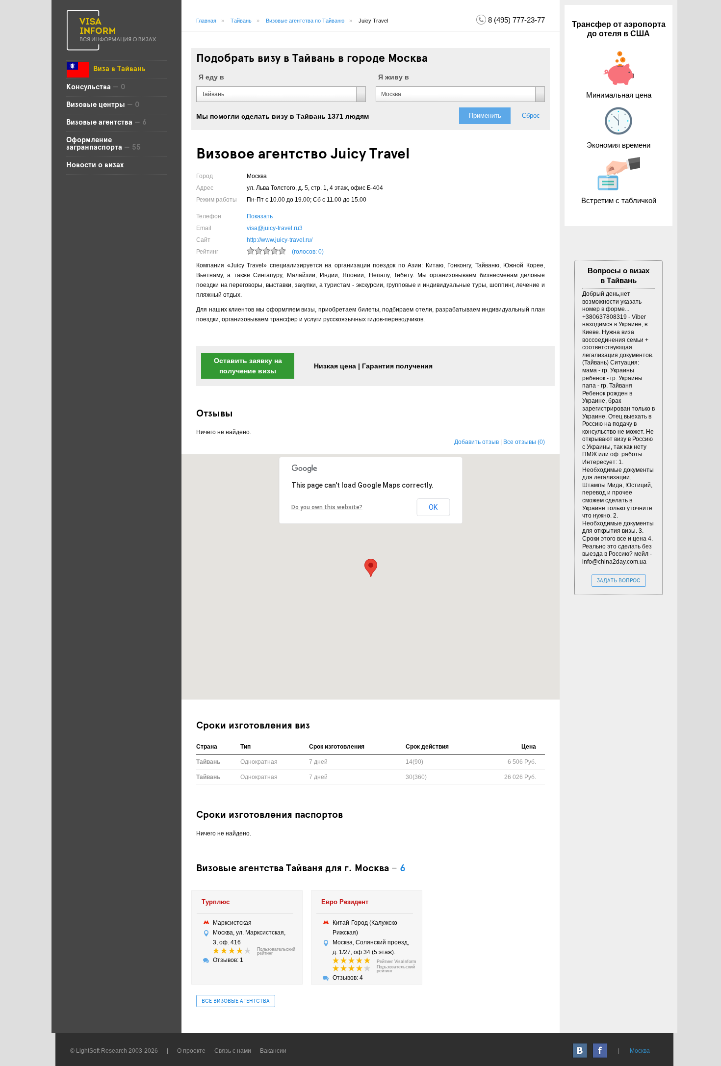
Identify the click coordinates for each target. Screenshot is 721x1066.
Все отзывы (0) (524, 442)
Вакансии (273, 1050)
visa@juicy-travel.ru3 (275, 228)
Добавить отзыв (476, 442)
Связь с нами (232, 1050)
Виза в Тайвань (119, 69)
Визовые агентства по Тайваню (305, 21)
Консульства (89, 87)
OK (433, 507)
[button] (370, 568)
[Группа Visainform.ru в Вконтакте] (580, 1050)
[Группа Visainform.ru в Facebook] (601, 1050)
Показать (260, 216)
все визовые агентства (236, 1001)
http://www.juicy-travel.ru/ (279, 239)
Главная (206, 21)
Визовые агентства (99, 122)
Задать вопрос (619, 580)
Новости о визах (95, 165)
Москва (640, 1050)
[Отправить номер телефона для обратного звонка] (481, 19)
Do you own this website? (326, 507)
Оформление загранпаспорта (94, 144)
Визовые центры (95, 105)
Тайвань (241, 21)
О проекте (191, 1050)
